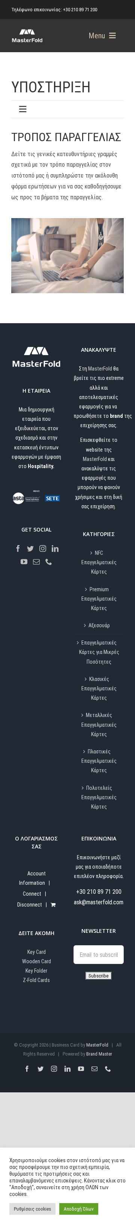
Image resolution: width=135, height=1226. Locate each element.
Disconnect (29, 905)
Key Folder (36, 971)
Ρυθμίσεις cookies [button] (32, 1209)
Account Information (32, 878)
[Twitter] (30, 548)
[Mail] (36, 561)
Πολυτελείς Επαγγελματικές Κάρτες (99, 797)
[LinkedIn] (55, 548)
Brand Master (99, 1054)
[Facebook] (18, 548)
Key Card (36, 952)
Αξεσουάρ (99, 625)
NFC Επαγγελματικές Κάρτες (99, 562)
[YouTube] (24, 561)
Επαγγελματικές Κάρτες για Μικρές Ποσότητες (99, 652)
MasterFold (100, 369)
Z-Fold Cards (36, 980)
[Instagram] (42, 548)
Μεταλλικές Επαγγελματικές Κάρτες (99, 724)
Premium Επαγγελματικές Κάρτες (99, 598)
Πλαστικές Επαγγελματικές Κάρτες (99, 761)
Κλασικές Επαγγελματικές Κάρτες (99, 688)
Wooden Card (36, 961)
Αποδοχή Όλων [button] (79, 1209)
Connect (32, 894)
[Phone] (48, 561)
